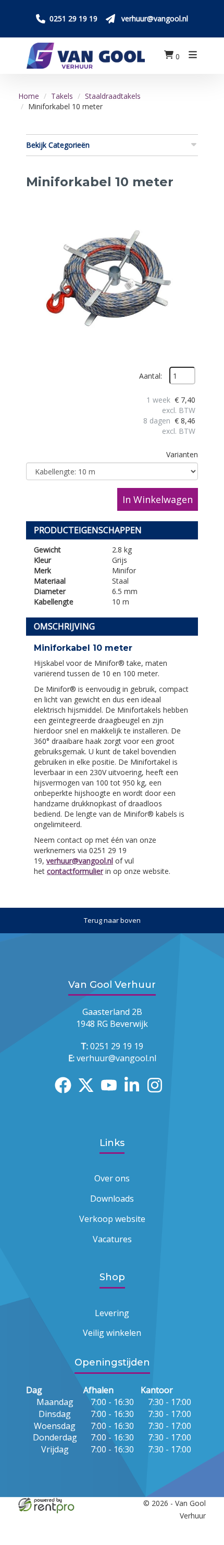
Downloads (112, 1198)
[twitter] (89, 1094)
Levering (112, 1313)
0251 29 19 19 (112, 1046)
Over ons (112, 1178)
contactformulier (75, 871)
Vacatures (112, 1239)
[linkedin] (134, 1094)
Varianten (182, 454)
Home (28, 96)
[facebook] (66, 1094)
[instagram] (157, 1094)
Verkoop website (112, 1219)
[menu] (192, 56)
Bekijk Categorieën (58, 145)
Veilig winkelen (112, 1332)
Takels (62, 96)
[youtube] (112, 1094)
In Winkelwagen (157, 499)
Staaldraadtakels (113, 96)
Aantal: (150, 376)
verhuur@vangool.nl (79, 861)
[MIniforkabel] (112, 281)
